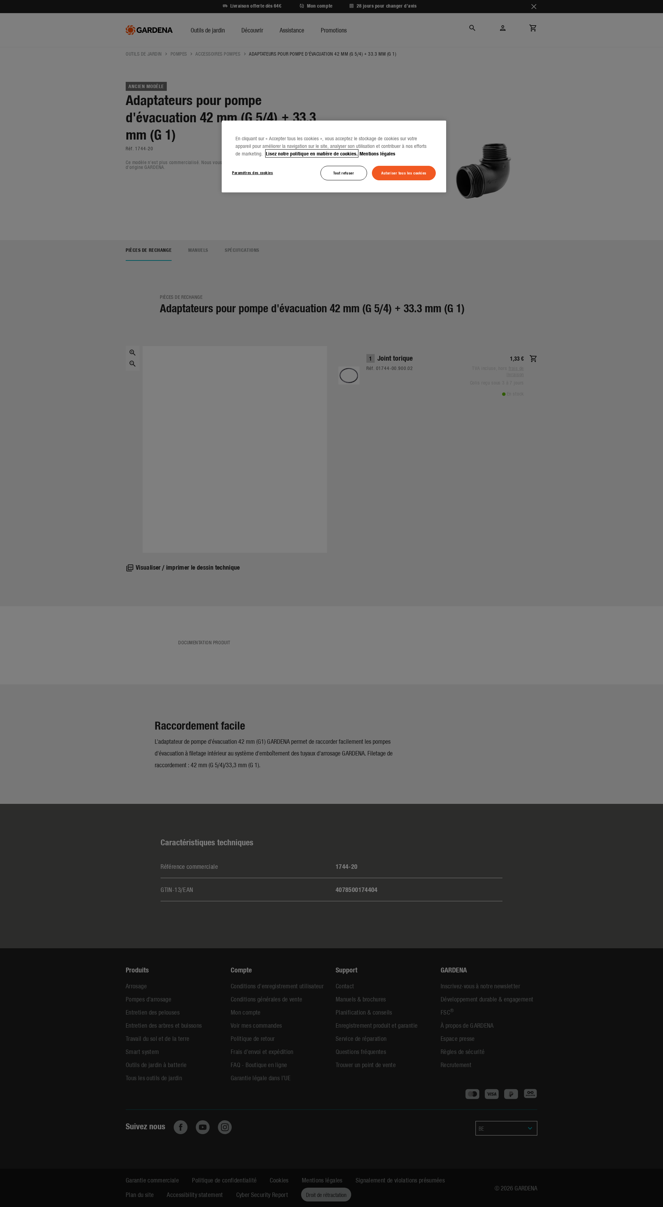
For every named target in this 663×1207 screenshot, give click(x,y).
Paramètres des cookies (252, 172)
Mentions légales (377, 153)
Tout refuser (343, 172)
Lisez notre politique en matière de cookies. (312, 153)
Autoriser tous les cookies (403, 172)
